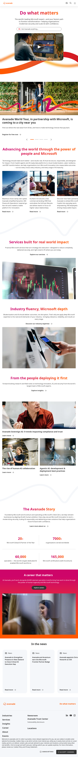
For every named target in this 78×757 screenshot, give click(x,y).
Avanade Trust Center (37, 717)
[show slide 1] (32, 138)
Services (6, 718)
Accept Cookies (67, 752)
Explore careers (39, 586)
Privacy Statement (31, 747)
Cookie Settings (47, 752)
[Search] (70, 3)
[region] (39, 746)
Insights (6, 722)
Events (5, 734)
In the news (39, 642)
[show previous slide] (27, 138)
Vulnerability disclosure (35, 721)
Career (5, 726)
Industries (7, 714)
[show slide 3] (41, 138)
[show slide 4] (46, 138)
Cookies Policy (18, 747)
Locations (32, 727)
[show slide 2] (37, 138)
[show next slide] (51, 138)
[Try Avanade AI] (66, 3)
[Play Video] (39, 47)
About (5, 730)
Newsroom (32, 714)
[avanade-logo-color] (7, 3)
